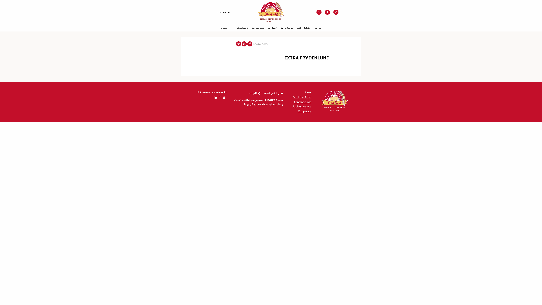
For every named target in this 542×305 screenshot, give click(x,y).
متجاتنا (307, 27)
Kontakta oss (302, 102)
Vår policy (304, 111)
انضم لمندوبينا (258, 27)
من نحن (317, 27)
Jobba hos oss (301, 106)
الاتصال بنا (272, 27)
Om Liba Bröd (302, 97)
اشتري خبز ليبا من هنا (291, 27)
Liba (271, 12)
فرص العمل (242, 27)
